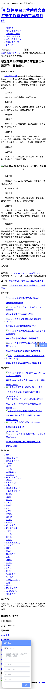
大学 (9, 511)
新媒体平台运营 (11, 76)
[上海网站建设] (23, 21)
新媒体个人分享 (12, 42)
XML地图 (5, 635)
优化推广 (11, 545)
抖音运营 (11, 482)
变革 (9, 537)
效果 (9, 485)
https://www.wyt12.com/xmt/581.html (25, 273)
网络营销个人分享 (13, 31)
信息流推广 (12, 461)
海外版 (10, 505)
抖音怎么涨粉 (13, 543)
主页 (3, 53)
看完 (9, 565)
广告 (9, 469)
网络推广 (11, 594)
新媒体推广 (12, 525)
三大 (9, 540)
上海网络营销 (13, 491)
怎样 (9, 551)
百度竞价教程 (13, 588)
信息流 (10, 475)
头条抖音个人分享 (13, 39)
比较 (9, 466)
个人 (9, 502)
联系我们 (9, 45)
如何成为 (11, 554)
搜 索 (26, 50)
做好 (9, 517)
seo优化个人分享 (13, 34)
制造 (9, 548)
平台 (9, 563)
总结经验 (11, 472)
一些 (9, 534)
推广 (9, 577)
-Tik (9, 463)
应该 (9, 523)
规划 (9, 497)
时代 (9, 571)
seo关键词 (11, 591)
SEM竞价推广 (13, 477)
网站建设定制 (13, 488)
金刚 (9, 514)
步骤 (9, 531)
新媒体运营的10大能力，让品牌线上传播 (26, 281)
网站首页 (9, 28)
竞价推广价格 (13, 528)
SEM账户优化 (13, 580)
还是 (9, 455)
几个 (9, 520)
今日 (9, 568)
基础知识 (11, 574)
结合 (9, 560)
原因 (9, 494)
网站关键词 (12, 458)
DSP (9, 480)
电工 (9, 500)
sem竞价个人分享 (13, 37)
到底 (9, 585)
